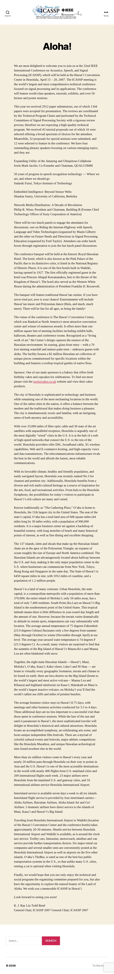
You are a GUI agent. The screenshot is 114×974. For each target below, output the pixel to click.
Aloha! (57, 46)
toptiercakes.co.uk (44, 382)
